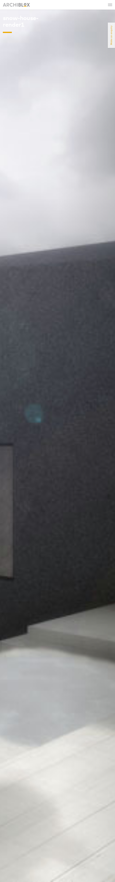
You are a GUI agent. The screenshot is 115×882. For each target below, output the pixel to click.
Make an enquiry (111, 35)
